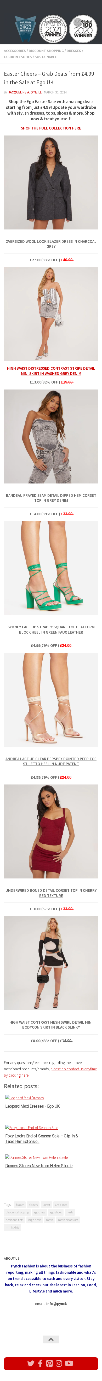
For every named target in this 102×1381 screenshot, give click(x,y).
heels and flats (14, 1220)
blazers (33, 1205)
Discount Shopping (46, 50)
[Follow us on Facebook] (40, 1363)
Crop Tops (61, 1205)
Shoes (26, 57)
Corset (46, 1205)
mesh (49, 1220)
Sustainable (46, 57)
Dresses (74, 50)
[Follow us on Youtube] (68, 1363)
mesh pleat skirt (68, 1220)
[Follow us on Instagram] (59, 1363)
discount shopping (17, 1212)
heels (70, 1212)
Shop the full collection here (51, 128)
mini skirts (12, 1227)
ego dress (39, 1212)
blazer (20, 1205)
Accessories (15, 50)
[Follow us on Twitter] (31, 1363)
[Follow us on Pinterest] (49, 1363)
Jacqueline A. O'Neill (25, 92)
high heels (34, 1220)
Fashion (11, 57)
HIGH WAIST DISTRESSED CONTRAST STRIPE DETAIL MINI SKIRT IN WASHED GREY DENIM (51, 371)
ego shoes (56, 1212)
